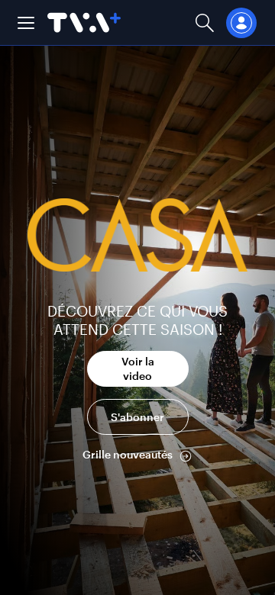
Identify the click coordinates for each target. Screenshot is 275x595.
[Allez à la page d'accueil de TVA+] (84, 22)
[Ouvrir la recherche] (204, 22)
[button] (26, 23)
